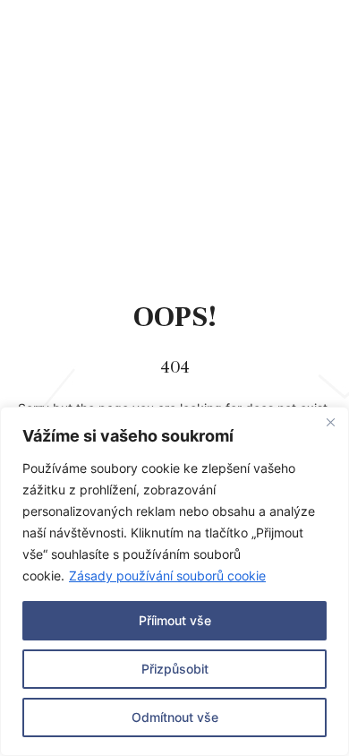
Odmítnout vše (175, 717)
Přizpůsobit (175, 668)
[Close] (330, 422)
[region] (174, 581)
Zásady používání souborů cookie (167, 575)
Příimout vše (175, 620)
